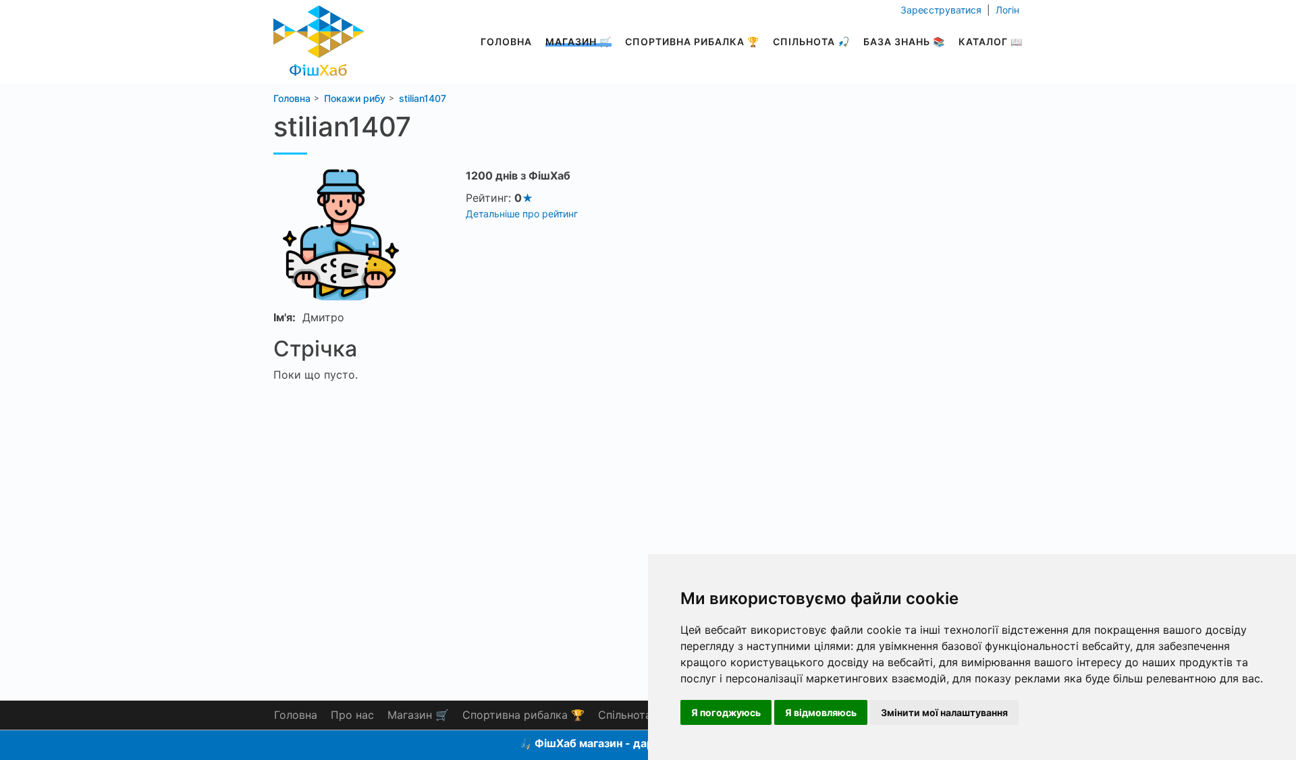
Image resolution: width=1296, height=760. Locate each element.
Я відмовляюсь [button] (821, 712)
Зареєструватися (942, 10)
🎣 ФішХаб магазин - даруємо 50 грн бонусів (639, 743)
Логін (1006, 10)
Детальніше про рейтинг (522, 213)
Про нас (352, 715)
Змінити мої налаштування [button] (944, 712)
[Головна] (318, 37)
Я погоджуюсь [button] (726, 712)
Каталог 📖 (991, 41)
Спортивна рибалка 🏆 (692, 41)
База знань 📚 (904, 41)
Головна (506, 41)
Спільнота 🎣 (811, 41)
